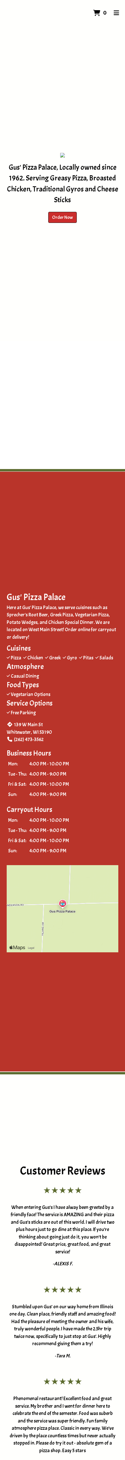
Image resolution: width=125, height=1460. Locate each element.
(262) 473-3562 (29, 739)
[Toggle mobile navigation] (116, 13)
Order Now (62, 217)
